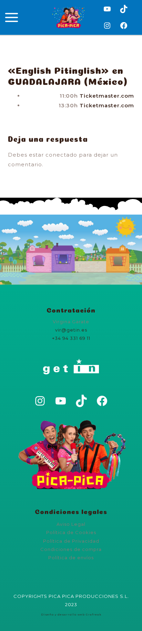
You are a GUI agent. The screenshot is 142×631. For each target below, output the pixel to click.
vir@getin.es (71, 330)
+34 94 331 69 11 (71, 338)
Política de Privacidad (71, 541)
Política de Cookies (71, 532)
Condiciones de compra (71, 549)
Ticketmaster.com (107, 95)
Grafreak (93, 614)
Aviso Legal (71, 524)
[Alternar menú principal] (11, 17)
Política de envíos (71, 557)
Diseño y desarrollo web (63, 614)
